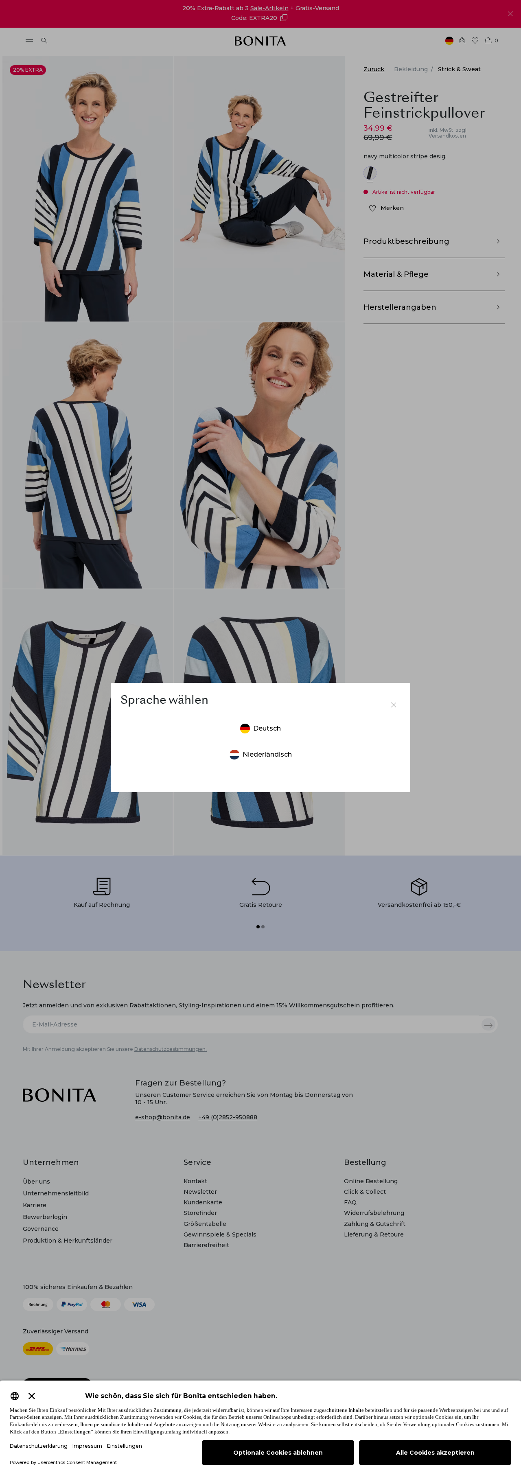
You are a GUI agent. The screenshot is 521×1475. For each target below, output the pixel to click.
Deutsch (267, 728)
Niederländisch (267, 754)
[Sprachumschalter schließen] (393, 705)
